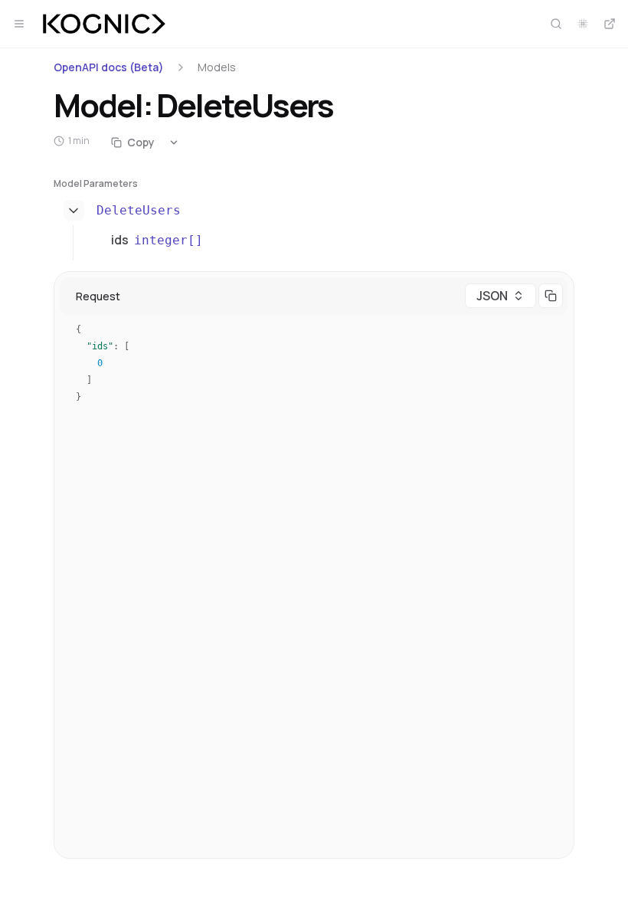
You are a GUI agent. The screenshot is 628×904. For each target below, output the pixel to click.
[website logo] (104, 23)
